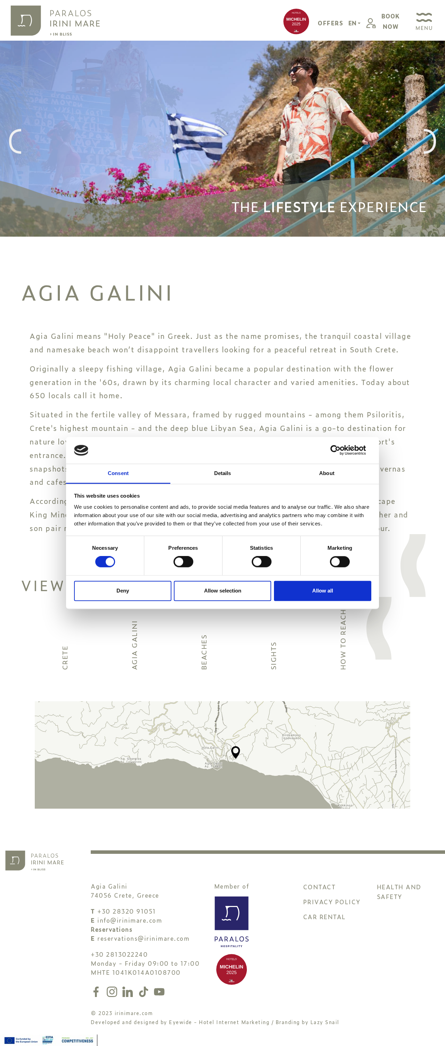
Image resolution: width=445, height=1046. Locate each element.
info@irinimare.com (129, 920)
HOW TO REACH (342, 639)
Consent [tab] (118, 473)
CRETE (64, 658)
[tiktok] (145, 990)
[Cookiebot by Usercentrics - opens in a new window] (340, 450)
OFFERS (330, 23)
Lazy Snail (324, 1021)
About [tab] (326, 473)
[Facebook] (97, 990)
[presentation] (15, 142)
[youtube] (159, 990)
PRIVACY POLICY (332, 901)
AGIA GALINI (134, 645)
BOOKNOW (390, 21)
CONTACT (319, 886)
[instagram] (113, 990)
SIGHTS (273, 656)
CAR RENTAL (324, 916)
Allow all (322, 591)
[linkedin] (129, 990)
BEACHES (203, 652)
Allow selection (222, 591)
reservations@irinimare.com (143, 938)
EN (353, 23)
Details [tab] (222, 473)
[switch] (183, 561)
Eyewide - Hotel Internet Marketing (219, 1021)
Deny (122, 591)
